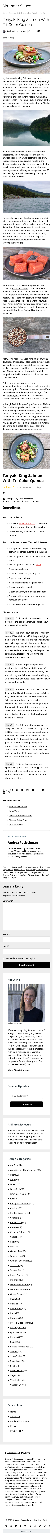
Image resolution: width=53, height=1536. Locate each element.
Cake (12, 1198)
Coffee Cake (16, 1222)
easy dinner (12, 867)
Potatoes (14, 1318)
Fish (12, 1246)
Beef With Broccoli (18, 806)
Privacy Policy (16, 1430)
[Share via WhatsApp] (39, 790)
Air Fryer (14, 1165)
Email (6, 946)
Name (6, 934)
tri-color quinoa (37, 368)
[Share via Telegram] (44, 790)
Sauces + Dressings (19, 1346)
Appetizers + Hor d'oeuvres (23, 1170)
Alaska (32, 96)
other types (13, 395)
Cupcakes (15, 1236)
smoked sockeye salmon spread (27, 429)
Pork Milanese (16, 824)
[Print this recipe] (26, 493)
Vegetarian (15, 1384)
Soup (12, 1365)
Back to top (26, 1531)
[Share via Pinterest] (28, 790)
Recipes (14, 1337)
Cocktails (14, 1217)
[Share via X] (18, 790)
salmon (35, 78)
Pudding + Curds (18, 1327)
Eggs (12, 1241)
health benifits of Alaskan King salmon (34, 867)
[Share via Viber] (10, 792)
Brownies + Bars (18, 1193)
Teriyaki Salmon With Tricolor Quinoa (25, 875)
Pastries (14, 1303)
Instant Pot (15, 1270)
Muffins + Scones (18, 1289)
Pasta (13, 1299)
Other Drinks (16, 1294)
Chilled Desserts (18, 1213)
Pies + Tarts (16, 1308)
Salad (13, 1341)
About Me (15, 1416)
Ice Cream (15, 1265)
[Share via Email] (34, 790)
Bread (13, 1184)
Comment (8, 901)
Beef (12, 1174)
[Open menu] (47, 6)
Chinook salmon (20, 288)
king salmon (8, 869)
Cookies (14, 1227)
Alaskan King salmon (18, 239)
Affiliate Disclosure (19, 1421)
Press (13, 1426)
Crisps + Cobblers (19, 1232)
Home (13, 1411)
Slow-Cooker (16, 1356)
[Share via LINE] (5, 792)
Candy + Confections (20, 1203)
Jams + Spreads (17, 1275)
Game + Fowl (16, 1251)
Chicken (14, 1208)
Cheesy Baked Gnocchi (20, 820)
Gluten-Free (16, 1256)
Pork (12, 1313)
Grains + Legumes (19, 1260)
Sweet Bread (16, 1370)
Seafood (14, 1351)
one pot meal (19, 869)
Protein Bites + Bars (20, 1322)
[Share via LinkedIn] (23, 790)
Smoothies (15, 1361)
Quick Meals (16, 1332)
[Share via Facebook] (12, 790)
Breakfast (15, 1189)
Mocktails (15, 1279)
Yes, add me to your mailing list (20, 958)
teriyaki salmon (23, 872)
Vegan (13, 1375)
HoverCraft (42, 1520)
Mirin (38, 564)
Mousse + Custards (19, 1284)
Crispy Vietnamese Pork (20, 815)
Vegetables (15, 1380)
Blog (12, 1179)
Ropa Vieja (14, 811)
